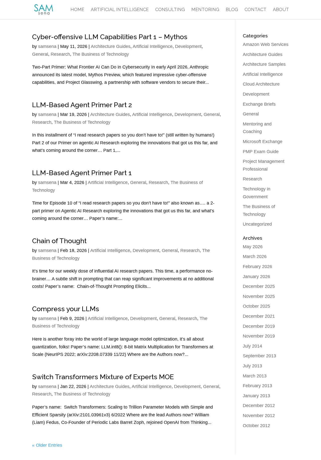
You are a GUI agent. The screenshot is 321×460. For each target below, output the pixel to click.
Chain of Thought (59, 241)
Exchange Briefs (259, 104)
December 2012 (259, 405)
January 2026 (256, 276)
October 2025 (256, 306)
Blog (232, 10)
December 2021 (259, 316)
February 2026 (257, 266)
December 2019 (259, 326)
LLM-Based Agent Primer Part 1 (82, 173)
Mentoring (205, 10)
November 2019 (259, 336)
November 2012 (259, 415)
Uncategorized (257, 224)
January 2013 (256, 395)
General (40, 54)
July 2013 (252, 365)
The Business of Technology (100, 54)
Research (60, 54)
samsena (47, 46)
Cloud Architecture (261, 84)
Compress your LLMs (65, 309)
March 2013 (255, 375)
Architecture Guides (110, 46)
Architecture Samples (264, 64)
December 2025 (259, 286)
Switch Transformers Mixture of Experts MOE (103, 377)
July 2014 (252, 346)
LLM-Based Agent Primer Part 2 (82, 105)
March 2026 (255, 256)
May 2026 (253, 246)
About (281, 10)
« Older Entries (47, 445)
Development (188, 46)
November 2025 (259, 296)
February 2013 (257, 385)
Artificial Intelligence (120, 10)
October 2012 (256, 425)
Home (77, 10)
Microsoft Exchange (262, 141)
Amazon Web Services (265, 44)
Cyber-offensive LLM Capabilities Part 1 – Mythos (109, 37)
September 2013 (259, 355)
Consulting (170, 10)
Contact (255, 10)
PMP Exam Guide (261, 151)
